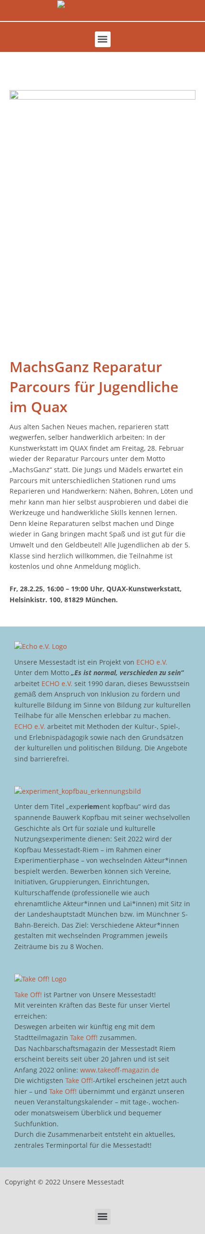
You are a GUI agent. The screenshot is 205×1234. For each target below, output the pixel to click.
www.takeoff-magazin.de (119, 1069)
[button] (103, 39)
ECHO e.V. (151, 662)
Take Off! (28, 994)
